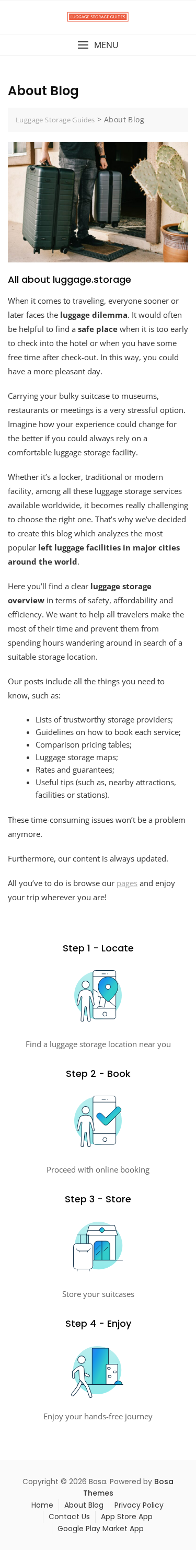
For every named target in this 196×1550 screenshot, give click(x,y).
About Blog (83, 1505)
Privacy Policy (139, 1505)
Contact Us (69, 1516)
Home (42, 1505)
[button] (98, 45)
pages (127, 883)
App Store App (127, 1516)
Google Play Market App (100, 1528)
